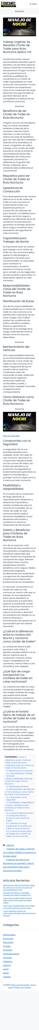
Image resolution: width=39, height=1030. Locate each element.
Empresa (7, 950)
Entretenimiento (11, 953)
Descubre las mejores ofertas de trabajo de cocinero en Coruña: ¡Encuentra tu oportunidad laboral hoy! (19, 887)
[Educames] (8, 4)
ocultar (21, 757)
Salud (6, 973)
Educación (8, 942)
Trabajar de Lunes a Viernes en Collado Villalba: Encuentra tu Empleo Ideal (19, 852)
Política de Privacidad (19, 985)
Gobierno (7, 961)
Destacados (9, 934)
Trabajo (7, 976)
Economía (8, 938)
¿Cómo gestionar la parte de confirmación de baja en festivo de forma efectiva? (19, 913)
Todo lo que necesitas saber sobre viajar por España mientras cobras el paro (19, 907)
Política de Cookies (22, 987)
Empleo (7, 946)
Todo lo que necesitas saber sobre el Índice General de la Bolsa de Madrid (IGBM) (17, 900)
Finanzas (7, 957)
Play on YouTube (11, 435)
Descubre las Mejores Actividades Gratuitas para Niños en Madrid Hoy (17, 894)
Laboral (10, 845)
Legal (5, 969)
